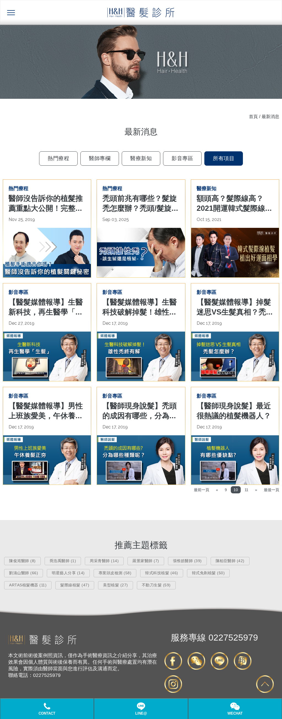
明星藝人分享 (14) (68, 573)
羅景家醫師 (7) (145, 561)
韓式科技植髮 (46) (161, 573)
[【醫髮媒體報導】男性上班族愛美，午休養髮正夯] (47, 460)
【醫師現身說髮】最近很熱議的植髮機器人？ (234, 411)
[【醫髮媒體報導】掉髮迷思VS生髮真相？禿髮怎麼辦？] (235, 356)
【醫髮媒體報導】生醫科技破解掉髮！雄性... (139, 307)
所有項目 (223, 158)
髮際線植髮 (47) (74, 585)
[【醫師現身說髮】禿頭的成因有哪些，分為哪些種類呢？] (141, 460)
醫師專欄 (99, 158)
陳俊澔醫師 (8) (22, 561)
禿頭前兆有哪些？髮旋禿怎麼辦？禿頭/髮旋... (140, 203)
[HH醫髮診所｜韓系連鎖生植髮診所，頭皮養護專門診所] (42, 643)
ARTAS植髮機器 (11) (28, 585)
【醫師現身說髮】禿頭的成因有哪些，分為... (139, 411)
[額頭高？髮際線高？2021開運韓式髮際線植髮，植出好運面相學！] (235, 252)
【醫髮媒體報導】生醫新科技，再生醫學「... (46, 307)
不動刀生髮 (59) (156, 585)
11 (246, 490)
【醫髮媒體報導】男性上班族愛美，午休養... (46, 411)
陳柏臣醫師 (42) (230, 561)
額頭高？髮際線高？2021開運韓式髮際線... (234, 203)
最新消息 (270, 116)
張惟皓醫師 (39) (187, 561)
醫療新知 (141, 158)
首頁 (253, 116)
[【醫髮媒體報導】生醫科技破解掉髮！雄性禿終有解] (141, 356)
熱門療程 (58, 158)
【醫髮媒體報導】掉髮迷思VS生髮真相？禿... (235, 307)
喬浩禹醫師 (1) (63, 561)
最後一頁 (271, 490)
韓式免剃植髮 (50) (208, 573)
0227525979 (214, 638)
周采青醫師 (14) (104, 561)
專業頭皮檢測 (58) (115, 573)
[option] (141, 62)
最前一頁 (201, 490)
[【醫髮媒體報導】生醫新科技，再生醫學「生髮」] (47, 356)
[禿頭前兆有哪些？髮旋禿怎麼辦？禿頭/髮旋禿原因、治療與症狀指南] (141, 252)
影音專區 (182, 158)
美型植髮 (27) (115, 585)
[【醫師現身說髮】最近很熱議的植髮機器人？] (235, 460)
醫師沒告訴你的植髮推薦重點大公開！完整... (46, 203)
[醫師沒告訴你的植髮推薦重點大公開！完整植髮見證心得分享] (47, 252)
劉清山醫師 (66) (23, 573)
